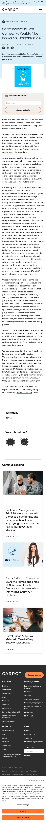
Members (5, 701)
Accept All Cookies (22, 817)
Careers (27, 731)
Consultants (6, 693)
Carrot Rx (5, 705)
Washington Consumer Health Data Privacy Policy (19, 774)
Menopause (28, 712)
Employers (5, 686)
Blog (3, 734)
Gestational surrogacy (32, 699)
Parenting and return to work (32, 707)
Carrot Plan (19, 304)
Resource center (8, 731)
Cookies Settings (23, 805)
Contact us (28, 738)
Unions (4, 697)
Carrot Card (6, 708)
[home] (9, 9)
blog (8, 22)
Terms (11, 767)
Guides (4, 738)
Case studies (6, 745)
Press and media (30, 734)
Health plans (6, 690)
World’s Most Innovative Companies (26, 125)
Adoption (27, 695)
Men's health (28, 716)
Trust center (19, 767)
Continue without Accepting (36, 780)
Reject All (23, 811)
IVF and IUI (27, 692)
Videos (4, 749)
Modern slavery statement (33, 742)
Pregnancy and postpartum (33, 703)
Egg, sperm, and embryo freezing (32, 687)
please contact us (24, 392)
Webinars (5, 742)
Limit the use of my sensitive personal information (19, 771)
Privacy (4, 767)
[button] (41, 9)
